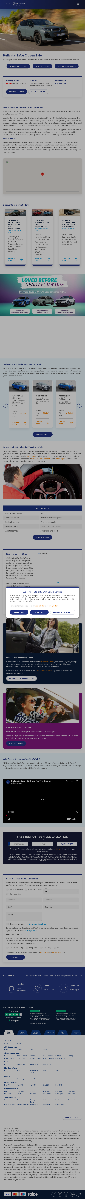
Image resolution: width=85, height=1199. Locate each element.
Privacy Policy (53, 606)
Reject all (39, 612)
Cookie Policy (39, 606)
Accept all (19, 612)
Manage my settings (62, 612)
